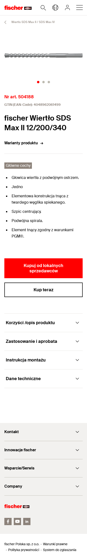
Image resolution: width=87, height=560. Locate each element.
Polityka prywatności (23, 550)
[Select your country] (55, 7)
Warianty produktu (21, 143)
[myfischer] (67, 7)
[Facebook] (8, 521)
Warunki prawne (55, 544)
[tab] (38, 82)
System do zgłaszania (59, 550)
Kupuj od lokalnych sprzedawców (43, 268)
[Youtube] (17, 521)
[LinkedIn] (26, 521)
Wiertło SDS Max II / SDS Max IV (33, 22)
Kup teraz (43, 290)
